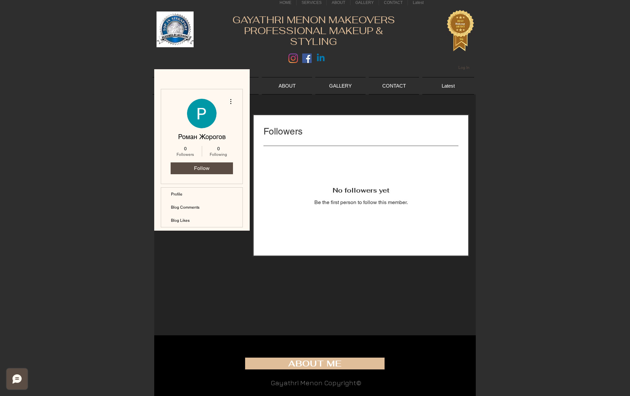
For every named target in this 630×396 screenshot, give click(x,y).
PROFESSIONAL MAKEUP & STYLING (313, 36)
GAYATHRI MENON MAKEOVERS (313, 19)
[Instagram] (293, 58)
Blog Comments (185, 207)
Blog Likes (180, 220)
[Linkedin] (321, 58)
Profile (176, 194)
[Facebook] (307, 58)
